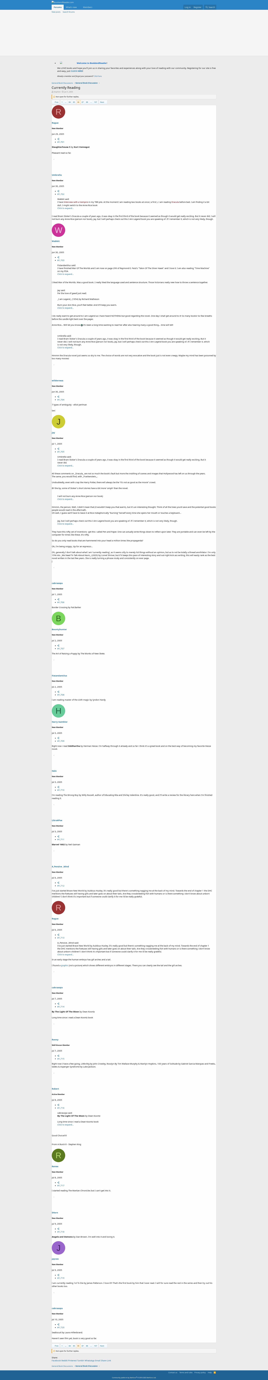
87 (83, 102)
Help (210, 1372)
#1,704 (60, 399)
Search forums (69, 12)
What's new (71, 7)
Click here (97, 76)
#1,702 (60, 194)
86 (78, 102)
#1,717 (60, 1185)
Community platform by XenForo (134, 1378)
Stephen (57, 92)
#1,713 (60, 937)
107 (95, 102)
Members (87, 7)
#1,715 (60, 1058)
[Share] (58, 139)
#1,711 (60, 839)
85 (74, 102)
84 (70, 102)
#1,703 (60, 260)
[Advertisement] (134, 34)
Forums (58, 7)
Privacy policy (200, 1372)
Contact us (172, 1372)
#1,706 (60, 602)
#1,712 (60, 885)
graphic (64, 965)
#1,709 (60, 741)
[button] (79, 7)
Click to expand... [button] (65, 208)
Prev (56, 102)
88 (87, 102)
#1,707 (60, 648)
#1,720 (60, 1327)
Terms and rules (185, 1372)
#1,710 (60, 790)
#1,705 (60, 451)
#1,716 (60, 1107)
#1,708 (60, 694)
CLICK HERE (77, 71)
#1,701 (60, 141)
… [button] (65, 102)
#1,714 (60, 1006)
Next (102, 102)
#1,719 (60, 1278)
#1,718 (60, 1231)
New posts (56, 12)
